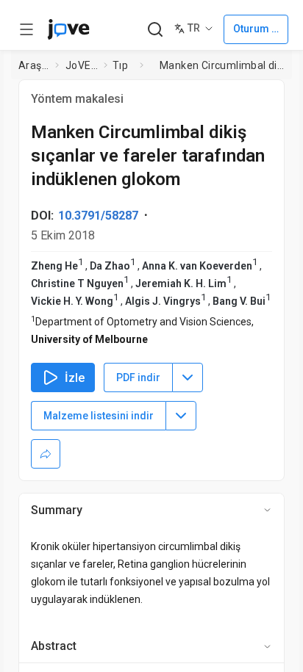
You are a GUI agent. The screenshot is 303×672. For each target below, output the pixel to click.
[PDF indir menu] (187, 377)
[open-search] (154, 29)
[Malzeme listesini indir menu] (180, 415)
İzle (75, 378)
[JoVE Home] (68, 29)
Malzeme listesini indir (98, 416)
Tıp (120, 65)
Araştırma (33, 65)
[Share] (45, 454)
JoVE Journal (81, 65)
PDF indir (138, 377)
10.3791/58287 (98, 216)
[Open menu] (26, 29)
